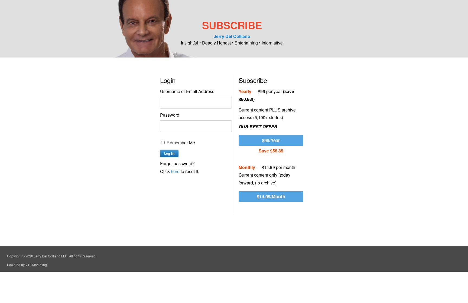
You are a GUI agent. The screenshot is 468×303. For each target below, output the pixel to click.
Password (169, 115)
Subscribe (232, 25)
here (175, 171)
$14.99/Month (271, 196)
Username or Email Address (187, 91)
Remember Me (180, 142)
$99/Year (271, 140)
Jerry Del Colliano (232, 36)
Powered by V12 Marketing (27, 264)
